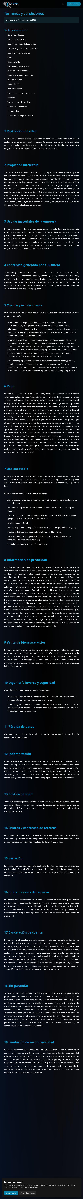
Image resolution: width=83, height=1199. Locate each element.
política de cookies (31, 1187)
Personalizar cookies (28, 1193)
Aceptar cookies (11, 1193)
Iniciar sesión (73, 4)
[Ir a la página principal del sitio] (10, 4)
